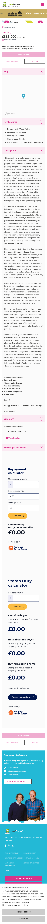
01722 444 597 (13, 768)
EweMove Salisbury (15, 755)
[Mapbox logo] (10, 114)
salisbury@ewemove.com (17, 771)
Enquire (35, 61)
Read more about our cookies (15, 905)
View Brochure (14, 438)
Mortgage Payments (10, 40)
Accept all (23, 919)
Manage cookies (24, 912)
